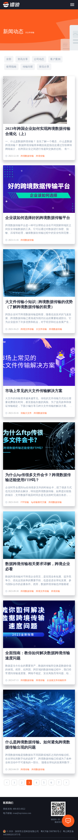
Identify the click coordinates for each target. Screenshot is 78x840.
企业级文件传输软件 (56, 680)
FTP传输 (25, 502)
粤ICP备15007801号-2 (51, 831)
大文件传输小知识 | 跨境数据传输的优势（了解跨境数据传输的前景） (39, 304)
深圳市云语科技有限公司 (27, 831)
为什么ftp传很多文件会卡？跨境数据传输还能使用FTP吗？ (38, 477)
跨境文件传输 (27, 329)
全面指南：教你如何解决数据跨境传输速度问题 (37, 655)
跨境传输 (40, 156)
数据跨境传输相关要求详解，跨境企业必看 (37, 566)
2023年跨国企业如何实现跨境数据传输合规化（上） (37, 131)
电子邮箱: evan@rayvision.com (17, 813)
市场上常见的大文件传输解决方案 (33, 391)
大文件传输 (41, 329)
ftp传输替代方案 (38, 502)
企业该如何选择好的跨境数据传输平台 (37, 218)
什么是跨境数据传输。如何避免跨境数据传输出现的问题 (37, 744)
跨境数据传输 (27, 156)
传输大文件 (26, 413)
